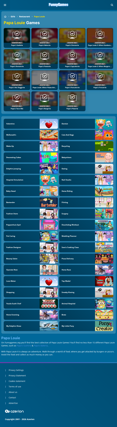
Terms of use (15, 386)
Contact (12, 397)
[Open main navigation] (5, 5)
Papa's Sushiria (24, 345)
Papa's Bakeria (41, 345)
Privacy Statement (17, 375)
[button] (112, 5)
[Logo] (58, 5)
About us (13, 392)
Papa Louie (39, 16)
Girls (13, 16)
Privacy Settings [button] (16, 370)
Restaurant (24, 16)
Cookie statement (17, 381)
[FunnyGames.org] (5, 16)
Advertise (13, 403)
